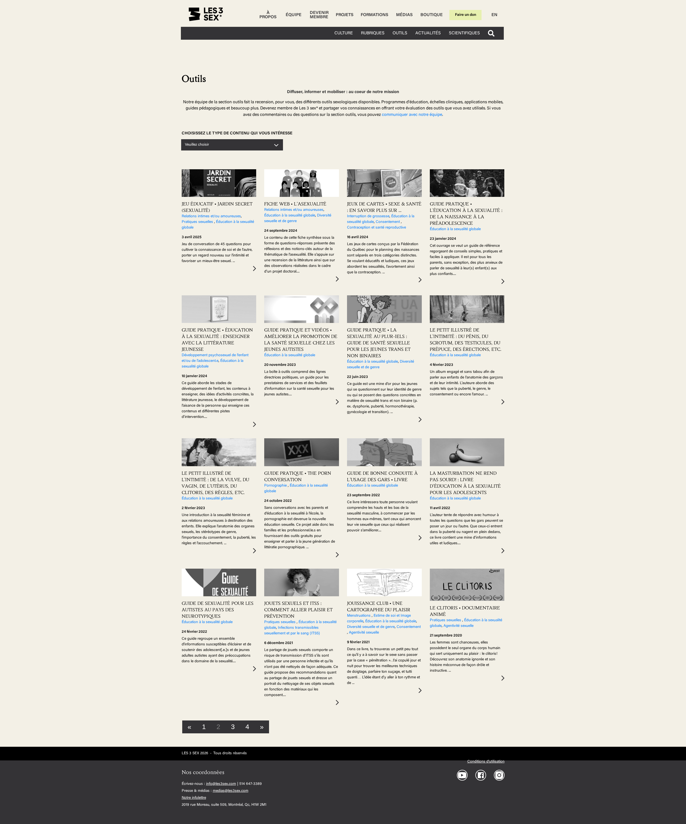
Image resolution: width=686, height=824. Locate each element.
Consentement (388, 222)
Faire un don (465, 15)
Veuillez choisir (197, 145)
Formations (374, 15)
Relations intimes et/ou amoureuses (211, 216)
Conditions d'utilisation (486, 762)
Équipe (293, 15)
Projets (344, 15)
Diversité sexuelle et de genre (371, 627)
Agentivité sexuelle (364, 633)
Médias (404, 15)
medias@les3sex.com (230, 791)
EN (494, 15)
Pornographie (276, 486)
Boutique (431, 15)
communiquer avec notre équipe (412, 115)
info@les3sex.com (221, 784)
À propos (268, 15)
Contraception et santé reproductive (376, 228)
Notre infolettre (194, 798)
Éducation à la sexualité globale (289, 216)
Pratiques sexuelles (198, 222)
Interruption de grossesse (368, 216)
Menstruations (359, 616)
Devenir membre (319, 15)
